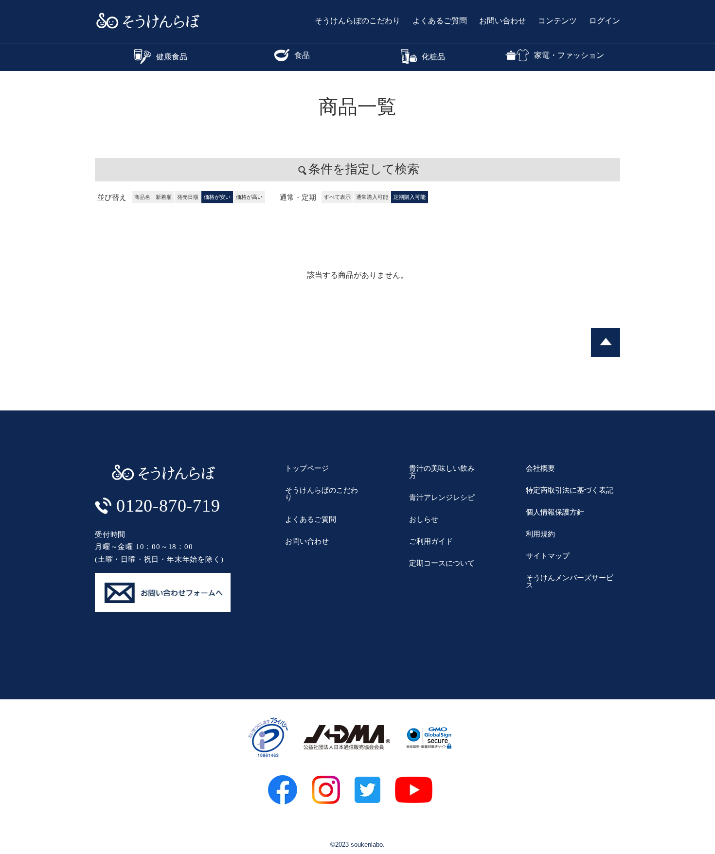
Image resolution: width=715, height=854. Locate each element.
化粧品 (433, 57)
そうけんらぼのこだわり (357, 21)
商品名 (142, 197)
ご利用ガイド (431, 541)
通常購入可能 (372, 197)
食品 (302, 55)
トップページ (307, 468)
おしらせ (423, 519)
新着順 (164, 197)
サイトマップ (548, 555)
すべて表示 (337, 197)
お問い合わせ (502, 21)
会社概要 (540, 468)
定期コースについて (442, 563)
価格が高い (249, 197)
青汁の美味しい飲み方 (442, 471)
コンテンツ (557, 21)
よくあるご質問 (439, 21)
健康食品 (171, 57)
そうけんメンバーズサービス (569, 581)
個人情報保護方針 (555, 512)
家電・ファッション (569, 55)
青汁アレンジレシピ (442, 497)
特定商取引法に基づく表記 (569, 490)
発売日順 (187, 197)
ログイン (604, 21)
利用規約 (540, 533)
